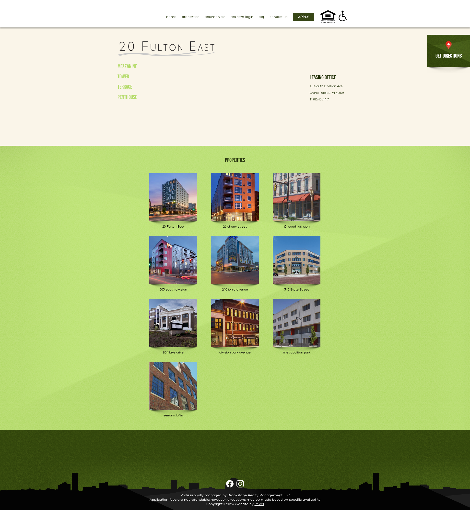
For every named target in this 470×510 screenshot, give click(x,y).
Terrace (125, 87)
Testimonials (215, 17)
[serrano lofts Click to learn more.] (173, 386)
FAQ (261, 17)
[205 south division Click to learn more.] (173, 260)
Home (171, 17)
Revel (259, 504)
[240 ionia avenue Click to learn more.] (235, 260)
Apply (303, 17)
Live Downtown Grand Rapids (121, 13)
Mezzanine (127, 66)
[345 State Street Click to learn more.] (296, 260)
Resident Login (242, 17)
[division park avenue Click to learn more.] (235, 323)
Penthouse (127, 97)
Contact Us (278, 17)
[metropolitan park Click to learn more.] (296, 323)
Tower (123, 76)
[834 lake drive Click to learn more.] (173, 323)
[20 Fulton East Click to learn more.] (173, 197)
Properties (190, 17)
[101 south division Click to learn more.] (296, 197)
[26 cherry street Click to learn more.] (235, 197)
